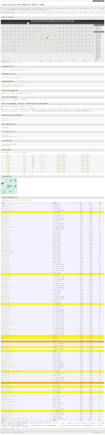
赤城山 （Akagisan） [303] (5, 300)
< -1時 (47, 20)
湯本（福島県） (8, 164)
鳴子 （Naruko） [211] (4, 281)
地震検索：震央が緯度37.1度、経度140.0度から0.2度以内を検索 (11, 86)
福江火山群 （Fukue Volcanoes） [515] (7, 399)
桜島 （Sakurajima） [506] (5, 382)
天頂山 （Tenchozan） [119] (5, 238)
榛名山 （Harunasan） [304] (5, 302)
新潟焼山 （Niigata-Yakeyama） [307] (7, 305)
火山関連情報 (3, 12)
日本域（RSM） (97, 28)
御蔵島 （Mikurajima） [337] (5, 360)
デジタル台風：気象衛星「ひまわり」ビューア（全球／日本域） (11, 77)
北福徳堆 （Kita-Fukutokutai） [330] (7, 349)
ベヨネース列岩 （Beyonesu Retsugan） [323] (8, 335)
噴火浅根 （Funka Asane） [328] (6, 345)
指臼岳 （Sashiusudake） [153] (6, 245)
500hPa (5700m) (98, 43)
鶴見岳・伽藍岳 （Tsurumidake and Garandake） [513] (9, 395)
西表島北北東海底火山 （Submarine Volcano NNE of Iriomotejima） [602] (12, 418)
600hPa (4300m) (98, 44)
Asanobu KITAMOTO (11, 432)
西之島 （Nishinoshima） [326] (6, 341)
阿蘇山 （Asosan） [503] (5, 379)
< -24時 (35, 20)
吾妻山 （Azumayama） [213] (5, 285)
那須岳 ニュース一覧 (5, 135)
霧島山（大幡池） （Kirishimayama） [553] (7, 414)
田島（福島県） (8, 160)
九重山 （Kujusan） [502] (5, 377)
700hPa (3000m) (98, 46)
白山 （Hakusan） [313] (5, 317)
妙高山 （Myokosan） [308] (5, 307)
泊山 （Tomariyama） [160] (5, 259)
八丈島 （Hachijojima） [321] (5, 332)
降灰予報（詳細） (4, 120)
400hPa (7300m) (98, 41)
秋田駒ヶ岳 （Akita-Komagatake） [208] (7, 275)
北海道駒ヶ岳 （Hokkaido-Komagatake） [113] (8, 227)
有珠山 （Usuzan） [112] (5, 225)
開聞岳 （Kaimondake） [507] (5, 384)
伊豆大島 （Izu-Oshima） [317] (6, 324)
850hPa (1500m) (98, 49)
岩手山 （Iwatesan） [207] (5, 274)
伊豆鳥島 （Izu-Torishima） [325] (6, 339)
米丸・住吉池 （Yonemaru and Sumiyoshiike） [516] (9, 401)
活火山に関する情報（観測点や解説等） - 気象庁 (9, 144)
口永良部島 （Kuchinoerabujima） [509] (7, 388)
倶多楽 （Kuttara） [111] (5, 223)
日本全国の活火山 (8, 12)
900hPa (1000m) (98, 51)
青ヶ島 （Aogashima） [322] (5, 334)
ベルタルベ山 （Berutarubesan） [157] (7, 253)
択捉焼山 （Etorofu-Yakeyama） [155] (7, 249)
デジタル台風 (93, 432)
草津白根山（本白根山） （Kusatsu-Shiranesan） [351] (9, 373)
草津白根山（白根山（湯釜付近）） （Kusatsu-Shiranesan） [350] (11, 371)
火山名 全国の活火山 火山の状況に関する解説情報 (9, 110)
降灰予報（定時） (4, 118)
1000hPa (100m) (98, 57)
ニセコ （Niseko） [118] (5, 236)
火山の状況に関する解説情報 (9, 106)
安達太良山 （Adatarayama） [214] (6, 287)
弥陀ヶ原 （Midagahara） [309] (6, 309)
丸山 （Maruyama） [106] (5, 213)
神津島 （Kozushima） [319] (5, 328)
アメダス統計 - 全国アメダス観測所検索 (18, 152)
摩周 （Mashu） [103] (4, 208)
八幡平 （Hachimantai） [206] (5, 272)
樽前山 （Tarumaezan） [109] (5, 219)
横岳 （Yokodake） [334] (5, 354)
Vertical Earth (102, 432)
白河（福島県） (8, 168)
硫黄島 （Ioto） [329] (4, 347)
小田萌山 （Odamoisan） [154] (6, 247)
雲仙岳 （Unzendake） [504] (5, 380)
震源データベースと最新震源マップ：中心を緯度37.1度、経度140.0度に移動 (13, 84)
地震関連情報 (98, 432)
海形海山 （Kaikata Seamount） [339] (7, 364)
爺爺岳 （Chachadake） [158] (5, 255)
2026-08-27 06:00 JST (52, 20)
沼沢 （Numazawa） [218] (5, 294)
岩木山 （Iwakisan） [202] (5, 264)
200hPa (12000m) (98, 36)
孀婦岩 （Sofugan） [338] (5, 362)
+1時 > (57, 20)
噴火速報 (6, 99)
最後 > (73, 20)
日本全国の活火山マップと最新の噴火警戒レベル (20, 200)
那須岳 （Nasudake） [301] (5, 296)
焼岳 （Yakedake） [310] (5, 311)
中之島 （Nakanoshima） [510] (6, 390)
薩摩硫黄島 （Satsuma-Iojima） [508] (7, 386)
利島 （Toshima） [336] (5, 358)
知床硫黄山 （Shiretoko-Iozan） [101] (7, 204)
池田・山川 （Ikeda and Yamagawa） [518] (7, 405)
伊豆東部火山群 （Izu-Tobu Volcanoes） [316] (8, 322)
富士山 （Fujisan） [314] (5, 319)
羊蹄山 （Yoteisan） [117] (5, 234)
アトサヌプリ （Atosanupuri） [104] (6, 210)
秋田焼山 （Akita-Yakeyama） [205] (6, 270)
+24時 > (70, 20)
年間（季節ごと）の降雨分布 (85, 155)
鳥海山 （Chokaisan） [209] (5, 277)
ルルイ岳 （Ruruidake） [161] (5, 260)
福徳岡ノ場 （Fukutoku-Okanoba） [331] (7, 350)
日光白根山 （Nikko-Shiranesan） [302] (7, 298)
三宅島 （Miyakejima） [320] (5, 330)
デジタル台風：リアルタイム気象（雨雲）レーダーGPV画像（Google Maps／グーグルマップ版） (16, 69)
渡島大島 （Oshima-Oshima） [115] (6, 230)
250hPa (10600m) (98, 38)
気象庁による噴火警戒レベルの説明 (50, 423)
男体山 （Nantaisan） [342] (5, 369)
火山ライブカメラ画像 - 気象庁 (6, 145)
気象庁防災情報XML (14, 421)
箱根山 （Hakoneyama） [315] (6, 320)
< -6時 (41, 20)
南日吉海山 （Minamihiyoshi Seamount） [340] (8, 365)
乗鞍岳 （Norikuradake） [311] (6, 313)
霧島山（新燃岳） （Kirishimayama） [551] (7, 410)
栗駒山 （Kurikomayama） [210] (6, 279)
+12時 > (66, 20)
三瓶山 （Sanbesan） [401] (5, 375)
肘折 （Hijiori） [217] (4, 292)
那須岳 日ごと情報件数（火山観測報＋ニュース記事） (10, 136)
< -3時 (44, 20)
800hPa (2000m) (98, 48)
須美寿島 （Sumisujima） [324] (6, 337)
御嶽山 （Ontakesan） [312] (5, 315)
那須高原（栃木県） (9, 155)
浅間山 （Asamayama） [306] (5, 304)
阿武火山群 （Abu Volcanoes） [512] (6, 394)
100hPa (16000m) (98, 33)
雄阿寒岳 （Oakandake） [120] (6, 240)
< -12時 (38, 20)
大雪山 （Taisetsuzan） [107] (5, 215)
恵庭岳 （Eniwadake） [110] (5, 221)
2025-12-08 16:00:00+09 (25, 110)
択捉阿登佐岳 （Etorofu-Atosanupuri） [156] (8, 251)
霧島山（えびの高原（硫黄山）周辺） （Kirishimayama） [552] (10, 412)
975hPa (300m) (97, 56)
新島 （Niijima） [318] (4, 326)
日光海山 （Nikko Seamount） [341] (6, 367)
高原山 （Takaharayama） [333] (6, 352)
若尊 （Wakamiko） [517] (5, 403)
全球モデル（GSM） (98, 26)
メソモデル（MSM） (98, 30)
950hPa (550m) (97, 54)
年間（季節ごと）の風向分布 (61, 155)
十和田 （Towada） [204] (5, 268)
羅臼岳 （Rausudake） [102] (5, 206)
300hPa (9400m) (98, 40)
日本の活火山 (3, 8)
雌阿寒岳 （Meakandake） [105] (6, 212)
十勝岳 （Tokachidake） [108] (5, 217)
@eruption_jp (24, 93)
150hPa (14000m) (98, 35)
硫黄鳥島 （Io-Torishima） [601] (6, 416)
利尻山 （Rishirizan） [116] (5, 232)
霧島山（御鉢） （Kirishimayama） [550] (7, 409)
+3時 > (60, 20)
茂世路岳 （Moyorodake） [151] (6, 242)
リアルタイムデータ (42, 155)
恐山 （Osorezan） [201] (5, 262)
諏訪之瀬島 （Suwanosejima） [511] (6, 392)
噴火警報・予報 (28, 421)
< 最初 (32, 20)
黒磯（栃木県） (8, 158)
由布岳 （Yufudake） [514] (5, 397)
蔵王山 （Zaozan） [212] (5, 283)
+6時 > (63, 20)
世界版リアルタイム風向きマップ (14, 62)
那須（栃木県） (8, 156)
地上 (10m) (97, 59)
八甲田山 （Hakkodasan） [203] (6, 266)
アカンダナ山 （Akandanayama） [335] (7, 356)
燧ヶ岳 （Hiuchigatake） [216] (6, 290)
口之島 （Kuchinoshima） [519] (6, 407)
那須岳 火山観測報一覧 (5, 127)
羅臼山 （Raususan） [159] (5, 257)
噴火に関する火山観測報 (8, 93)
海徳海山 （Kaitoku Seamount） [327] (7, 343)
